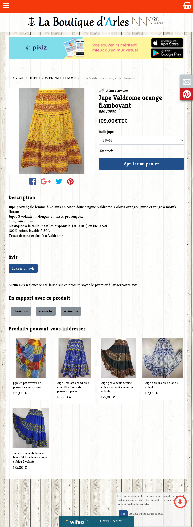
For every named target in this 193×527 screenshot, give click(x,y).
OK (123, 514)
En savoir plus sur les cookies (146, 513)
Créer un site (111, 520)
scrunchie (71, 311)
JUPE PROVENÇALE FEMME (53, 78)
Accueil (17, 78)
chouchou (21, 311)
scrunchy (46, 311)
